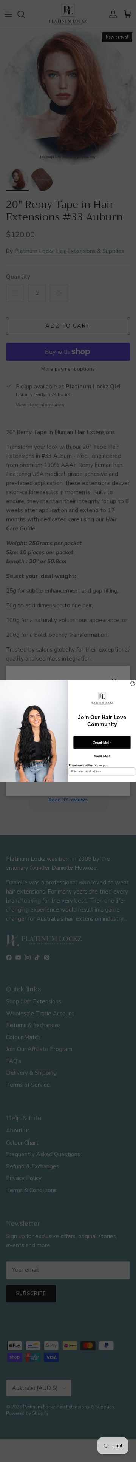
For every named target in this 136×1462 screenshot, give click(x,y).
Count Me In (102, 742)
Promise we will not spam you (88, 765)
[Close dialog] (133, 683)
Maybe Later (102, 755)
